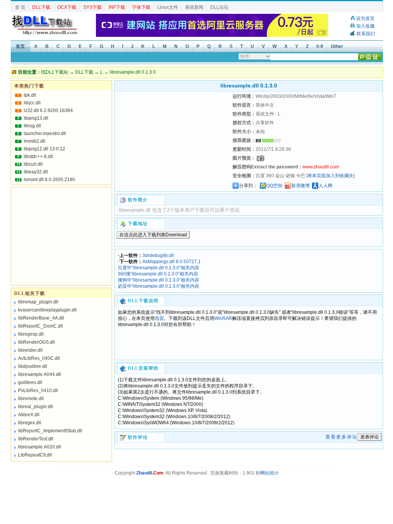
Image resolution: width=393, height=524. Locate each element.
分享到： (248, 185)
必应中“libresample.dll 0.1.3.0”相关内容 (158, 286)
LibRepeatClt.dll (35, 455)
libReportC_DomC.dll (40, 326)
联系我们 (366, 33)
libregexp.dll (31, 334)
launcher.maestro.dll (45, 133)
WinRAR (223, 318)
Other (337, 46)
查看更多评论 (341, 437)
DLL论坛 (219, 7)
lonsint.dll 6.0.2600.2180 (49, 179)
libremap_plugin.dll (38, 302)
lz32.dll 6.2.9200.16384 (48, 110)
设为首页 (365, 18)
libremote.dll (31, 398)
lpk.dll (30, 95)
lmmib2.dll (34, 141)
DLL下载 (84, 72)
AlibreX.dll (29, 414)
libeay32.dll (36, 172)
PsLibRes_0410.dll (38, 390)
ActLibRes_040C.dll (39, 358)
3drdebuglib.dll (158, 255)
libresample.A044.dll (39, 374)
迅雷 (159, 318)
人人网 (325, 185)
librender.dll (30, 350)
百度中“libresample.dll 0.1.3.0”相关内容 (158, 267)
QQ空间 (274, 185)
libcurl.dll (33, 164)
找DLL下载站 (54, 72)
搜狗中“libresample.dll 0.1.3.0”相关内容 (158, 280)
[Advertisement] (173, 140)
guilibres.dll (30, 382)
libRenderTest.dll (35, 439)
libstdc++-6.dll (38, 156)
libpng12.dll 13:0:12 (44, 149)
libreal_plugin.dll (35, 406)
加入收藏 (365, 26)
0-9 (319, 46)
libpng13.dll (36, 118)
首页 (20, 46)
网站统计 (269, 473)
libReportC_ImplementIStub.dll (50, 430)
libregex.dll (29, 422)
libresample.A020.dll (39, 447)
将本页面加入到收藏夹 (330, 175)
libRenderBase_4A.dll (41, 318)
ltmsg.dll (32, 126)
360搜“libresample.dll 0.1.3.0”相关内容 (158, 274)
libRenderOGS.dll (36, 342)
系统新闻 (194, 7)
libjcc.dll (32, 102)
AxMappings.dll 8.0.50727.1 (171, 261)
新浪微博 (300, 185)
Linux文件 (167, 7)
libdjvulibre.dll (32, 366)
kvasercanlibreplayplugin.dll (47, 310)
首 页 (20, 7)
